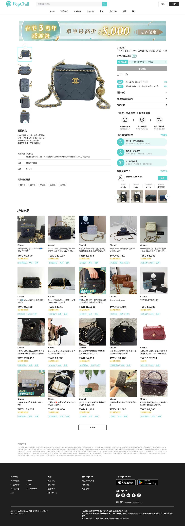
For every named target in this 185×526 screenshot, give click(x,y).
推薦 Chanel (142, 453)
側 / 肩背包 (15, 489)
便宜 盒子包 (161, 453)
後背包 (63, 185)
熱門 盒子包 (31, 455)
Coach (29, 481)
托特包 (53, 185)
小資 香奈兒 (54, 453)
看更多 (92, 427)
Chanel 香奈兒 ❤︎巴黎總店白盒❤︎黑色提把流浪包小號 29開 (114, 449)
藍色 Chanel (51, 451)
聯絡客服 (51, 485)
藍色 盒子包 (68, 451)
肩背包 (32, 185)
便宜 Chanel (102, 453)
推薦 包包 (98, 455)
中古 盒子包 (40, 455)
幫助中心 (51, 481)
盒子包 (29, 451)
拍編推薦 (85, 485)
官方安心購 (15, 485)
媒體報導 (85, 489)
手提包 (42, 185)
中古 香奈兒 (73, 453)
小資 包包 (74, 455)
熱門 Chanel (122, 453)
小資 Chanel (112, 453)
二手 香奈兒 (36, 453)
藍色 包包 (77, 451)
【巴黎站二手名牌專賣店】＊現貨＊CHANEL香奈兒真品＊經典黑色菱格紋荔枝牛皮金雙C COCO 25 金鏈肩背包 (55, 447)
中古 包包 (90, 455)
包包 (34, 451)
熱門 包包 (82, 455)
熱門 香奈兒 (64, 453)
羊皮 (23, 451)
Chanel (29, 169)
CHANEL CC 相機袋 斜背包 (145, 449)
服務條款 (51, 489)
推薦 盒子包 (50, 455)
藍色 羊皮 (60, 451)
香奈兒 (157, 449)
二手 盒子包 (152, 453)
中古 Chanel (132, 453)
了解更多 (163, 135)
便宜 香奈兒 (45, 453)
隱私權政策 (52, 493)
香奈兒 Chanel (87, 451)
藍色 (19, 451)
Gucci (29, 485)
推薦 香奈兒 (83, 453)
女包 (28, 163)
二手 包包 (58, 455)
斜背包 (34, 163)
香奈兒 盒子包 (107, 451)
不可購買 (142, 69)
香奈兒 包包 (118, 451)
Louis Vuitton (32, 489)
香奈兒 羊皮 (97, 451)
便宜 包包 (66, 455)
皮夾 (12, 493)
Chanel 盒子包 (138, 451)
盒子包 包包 (26, 453)
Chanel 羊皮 (127, 451)
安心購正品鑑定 (88, 481)
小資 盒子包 (22, 455)
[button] (123, 186)
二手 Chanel (92, 453)
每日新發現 (15, 481)
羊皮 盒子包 (158, 451)
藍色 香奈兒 (41, 451)
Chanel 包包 (149, 451)
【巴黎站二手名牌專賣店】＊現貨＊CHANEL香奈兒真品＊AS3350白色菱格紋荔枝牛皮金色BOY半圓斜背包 (58, 449)
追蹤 (162, 178)
